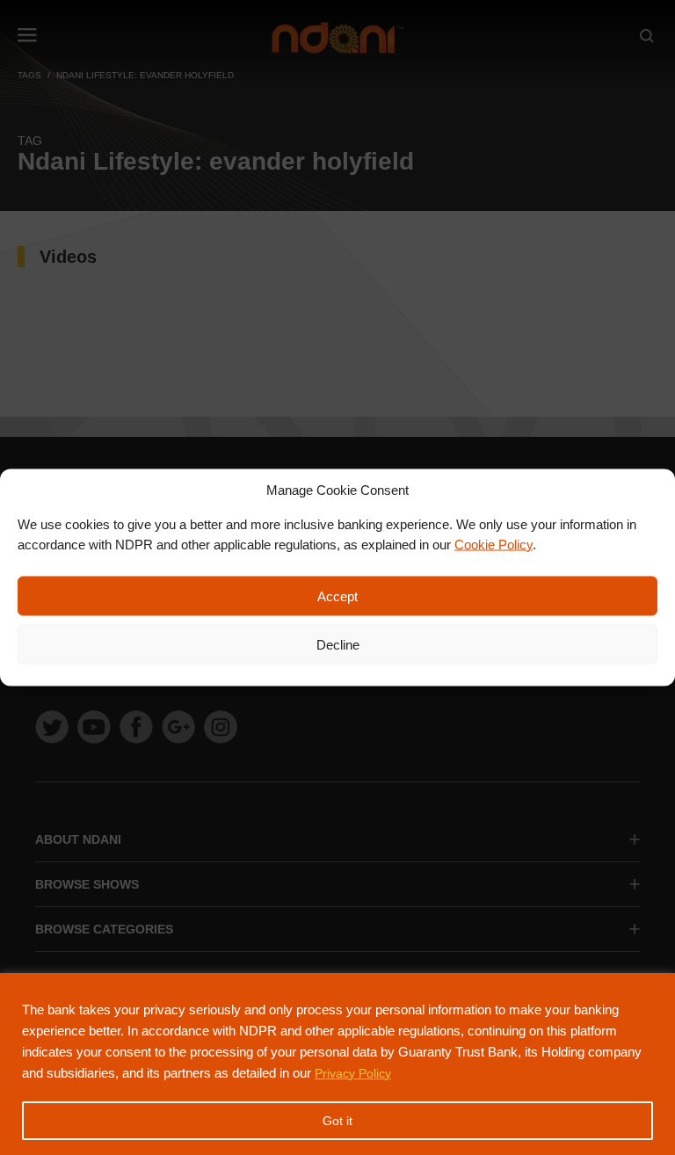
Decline (337, 643)
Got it (337, 1121)
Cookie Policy (493, 543)
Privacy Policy (353, 1073)
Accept (337, 595)
